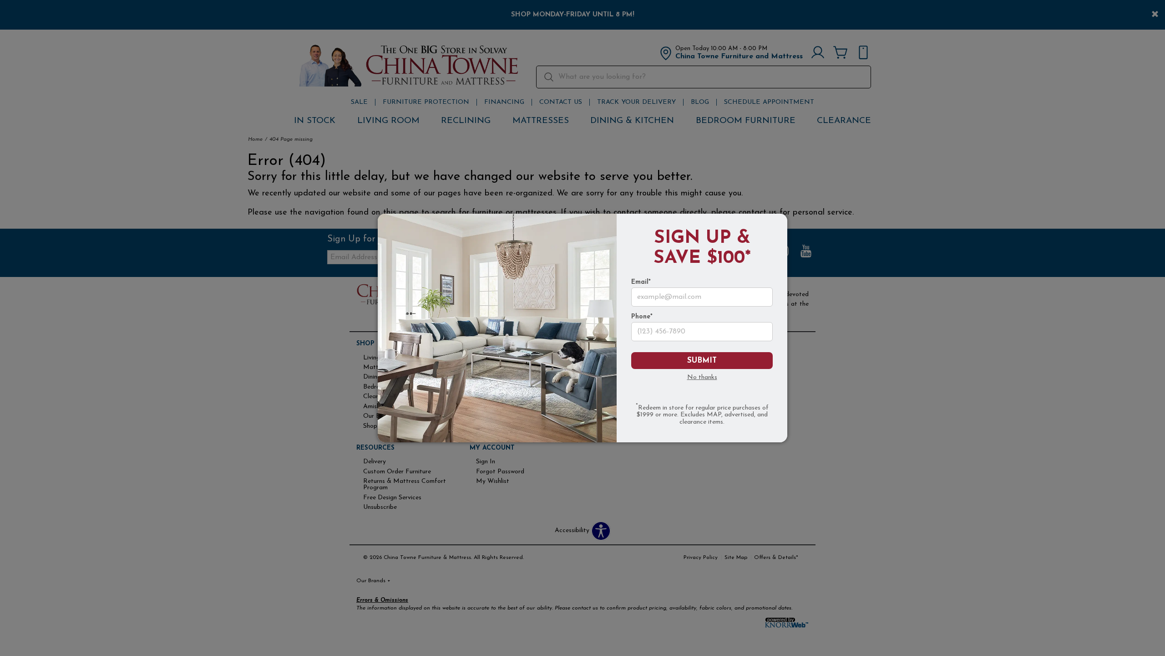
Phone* (642, 317)
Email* (641, 282)
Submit (702, 360)
